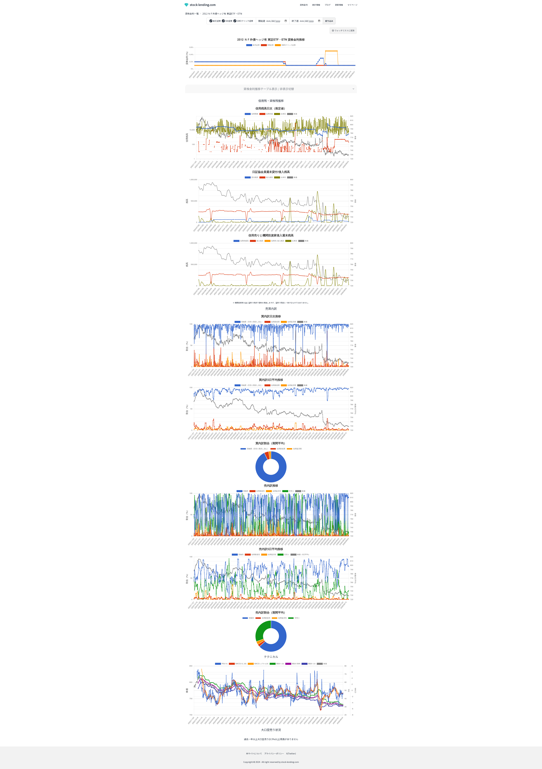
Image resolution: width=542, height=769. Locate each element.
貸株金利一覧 (192, 13)
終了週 (295, 21)
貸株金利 (304, 4)
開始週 (261, 21)
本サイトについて (254, 753)
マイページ (352, 4)
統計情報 (316, 4)
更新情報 (339, 4)
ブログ (328, 4)
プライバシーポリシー (274, 753)
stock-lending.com (203, 5)
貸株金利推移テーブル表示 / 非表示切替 (269, 89)
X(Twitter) (291, 753)
